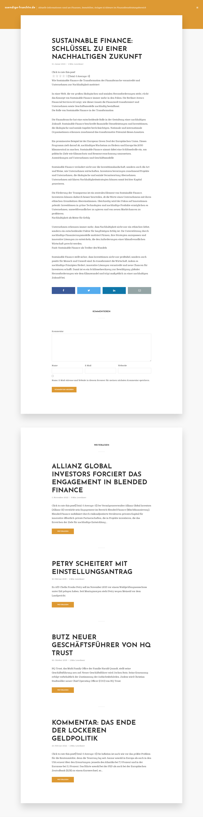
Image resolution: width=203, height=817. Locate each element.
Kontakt (159, 7)
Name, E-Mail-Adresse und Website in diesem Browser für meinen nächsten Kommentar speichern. (101, 380)
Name (55, 365)
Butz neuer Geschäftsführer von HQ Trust (101, 645)
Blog (140, 7)
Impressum (171, 7)
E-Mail (88, 365)
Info (148, 7)
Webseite (122, 365)
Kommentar (58, 331)
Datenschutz (186, 7)
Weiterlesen (62, 531)
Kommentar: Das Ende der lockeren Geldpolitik (94, 731)
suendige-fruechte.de (20, 7)
